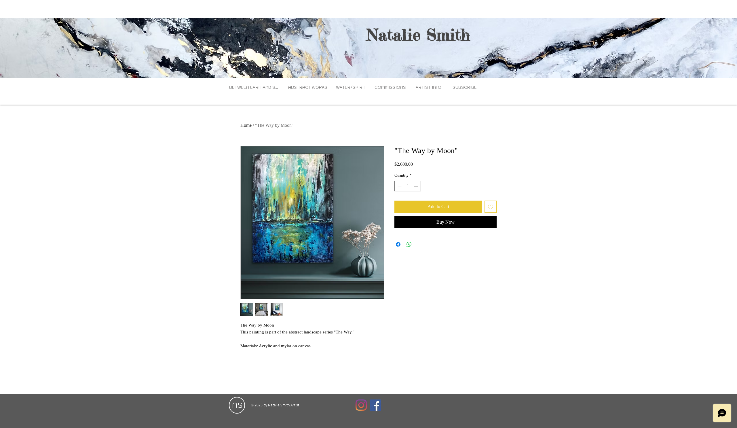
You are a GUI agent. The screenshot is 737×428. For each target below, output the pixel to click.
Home (246, 125)
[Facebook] (375, 405)
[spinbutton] (407, 186)
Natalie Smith (418, 34)
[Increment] (416, 186)
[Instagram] (361, 405)
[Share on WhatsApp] (409, 244)
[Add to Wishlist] (491, 207)
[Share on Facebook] (398, 244)
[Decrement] (398, 186)
